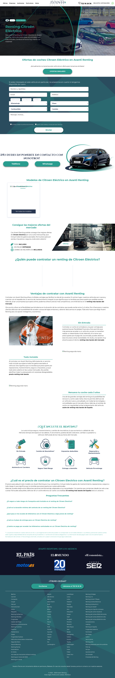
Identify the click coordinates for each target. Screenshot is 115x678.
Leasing (88, 624)
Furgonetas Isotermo (92, 629)
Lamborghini (51, 644)
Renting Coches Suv (17, 614)
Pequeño (14, 611)
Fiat (48, 624)
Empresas (12, 3)
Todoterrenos (15, 632)
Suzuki (69, 639)
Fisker (68, 652)
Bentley (49, 606)
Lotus (68, 599)
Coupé (13, 601)
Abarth (49, 594)
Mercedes (70, 606)
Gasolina (13, 629)
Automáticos (15, 649)
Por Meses (88, 634)
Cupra (49, 614)
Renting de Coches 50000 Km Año (96, 619)
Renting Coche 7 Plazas (92, 599)
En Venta (13, 652)
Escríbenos (43, 586)
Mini (68, 609)
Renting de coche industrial (94, 611)
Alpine (49, 599)
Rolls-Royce (70, 627)
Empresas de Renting (92, 657)
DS (48, 619)
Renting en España (91, 627)
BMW (48, 609)
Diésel (13, 634)
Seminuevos (89, 639)
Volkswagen (70, 644)
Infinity (49, 634)
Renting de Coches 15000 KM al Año (96, 614)
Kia (48, 642)
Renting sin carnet (16, 659)
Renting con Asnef (91, 606)
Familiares (89, 632)
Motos (37, 3)
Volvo (68, 647)
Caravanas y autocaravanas (19, 624)
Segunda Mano (15, 642)
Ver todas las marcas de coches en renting (23, 654)
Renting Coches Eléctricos (93, 601)
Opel (68, 617)
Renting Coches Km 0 (92, 604)
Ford (48, 627)
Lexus (68, 596)
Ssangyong (70, 634)
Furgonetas (14, 619)
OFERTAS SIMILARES (57, 71)
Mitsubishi (70, 611)
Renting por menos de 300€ (19, 657)
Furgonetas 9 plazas (17, 637)
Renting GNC (89, 642)
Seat (68, 629)
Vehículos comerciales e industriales (21, 639)
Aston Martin (51, 601)
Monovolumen (15, 606)
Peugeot (69, 619)
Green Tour (70, 654)
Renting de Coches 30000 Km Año (96, 617)
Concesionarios (90, 622)
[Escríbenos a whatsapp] (113, 3)
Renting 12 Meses (91, 594)
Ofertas (5, 3)
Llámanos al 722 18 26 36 (72, 586)
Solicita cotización (101, 3)
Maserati (69, 601)
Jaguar (49, 637)
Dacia (49, 617)
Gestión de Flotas (16, 622)
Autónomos (20, 3)
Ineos (68, 649)
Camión (13, 596)
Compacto (14, 599)
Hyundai (49, 632)
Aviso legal (47, 674)
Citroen (12, 20)
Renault (69, 624)
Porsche (69, 622)
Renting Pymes (15, 647)
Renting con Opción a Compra (94, 609)
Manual (13, 604)
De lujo (88, 649)
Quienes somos (90, 652)
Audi (48, 604)
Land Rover (70, 594)
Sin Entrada (89, 654)
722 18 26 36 (85, 3)
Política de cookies (58, 674)
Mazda (69, 604)
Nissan (69, 614)
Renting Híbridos (16, 617)
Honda (49, 629)
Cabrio (87, 637)
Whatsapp (47, 164)
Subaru (69, 637)
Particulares (29, 3)
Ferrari (49, 622)
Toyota (69, 642)
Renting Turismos (16, 627)
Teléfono (16, 164)
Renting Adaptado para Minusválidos (96, 644)
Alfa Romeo (50, 596)
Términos (68, 674)
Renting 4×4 (89, 596)
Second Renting (16, 644)
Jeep (48, 639)
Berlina (13, 594)
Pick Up (88, 647)
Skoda (69, 632)
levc (68, 657)
